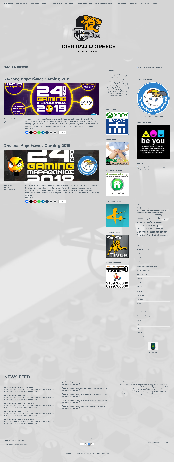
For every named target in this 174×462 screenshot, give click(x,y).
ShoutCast (140, 299)
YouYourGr (145, 238)
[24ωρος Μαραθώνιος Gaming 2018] (51, 181)
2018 (150, 208)
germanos (165, 215)
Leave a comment (9, 123)
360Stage (146, 208)
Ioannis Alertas (19, 444)
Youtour (166, 235)
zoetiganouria (156, 238)
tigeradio (7, 121)
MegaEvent (165, 219)
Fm (165, 210)
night (145, 222)
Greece (140, 219)
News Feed (8, 4)
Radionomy (140, 295)
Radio (152, 222)
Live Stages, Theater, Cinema (146, 316)
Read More (89, 126)
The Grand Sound (142, 274)
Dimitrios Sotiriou (15, 440)
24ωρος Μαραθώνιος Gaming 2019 (37, 79)
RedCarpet (158, 222)
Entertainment (141, 312)
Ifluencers (153, 219)
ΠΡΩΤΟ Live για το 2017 (144, 270)
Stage (156, 226)
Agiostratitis (141, 210)
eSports (158, 210)
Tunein (139, 303)
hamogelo (147, 219)
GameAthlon (140, 212)
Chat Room (122, 4)
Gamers (152, 215)
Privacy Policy (22, 4)
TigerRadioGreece (155, 235)
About (154, 4)
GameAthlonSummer (157, 212)
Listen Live (134, 4)
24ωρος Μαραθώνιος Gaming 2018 (37, 145)
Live (159, 218)
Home (138, 245)
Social (44, 4)
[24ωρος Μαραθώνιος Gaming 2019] (51, 114)
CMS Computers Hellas (159, 442)
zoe (149, 238)
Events (139, 320)
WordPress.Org (89, 453)
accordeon (156, 208)
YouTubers (139, 238)
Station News (56, 4)
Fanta (162, 210)
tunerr (139, 308)
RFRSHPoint (140, 226)
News (138, 253)
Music (139, 222)
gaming (158, 215)
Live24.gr (139, 291)
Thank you (69, 4)
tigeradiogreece (158, 231)
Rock (145, 226)
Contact (145, 4)
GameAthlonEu (147, 212)
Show (150, 225)
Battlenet (153, 210)
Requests (35, 4)
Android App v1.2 (153, 352)
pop (148, 222)
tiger (162, 228)
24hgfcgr (140, 208)
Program (139, 278)
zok (163, 238)
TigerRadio (142, 235)
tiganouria (156, 228)
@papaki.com (104, 453)
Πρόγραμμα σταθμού (105, 4)
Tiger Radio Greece (84, 4)
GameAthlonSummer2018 (143, 215)
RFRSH (163, 222)
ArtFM (149, 210)
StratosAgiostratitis (144, 228)
